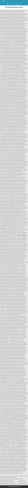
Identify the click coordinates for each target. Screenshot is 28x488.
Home (8, 4)
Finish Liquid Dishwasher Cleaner (7, 483)
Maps (17, 4)
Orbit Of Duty (22, 480)
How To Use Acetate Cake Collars (7, 481)
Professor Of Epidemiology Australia (8, 477)
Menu (4, 1)
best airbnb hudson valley (14, 7)
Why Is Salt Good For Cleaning (20, 484)
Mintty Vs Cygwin (22, 483)
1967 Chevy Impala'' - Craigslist (7, 484)
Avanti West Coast (22, 481)
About (12, 4)
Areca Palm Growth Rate (5, 476)
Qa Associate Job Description (6, 480)
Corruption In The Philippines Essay (19, 476)
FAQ (20, 4)
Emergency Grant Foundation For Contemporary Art (11, 478)
